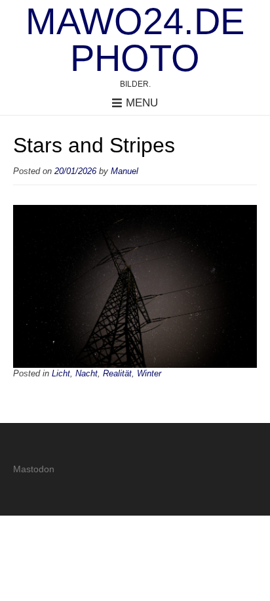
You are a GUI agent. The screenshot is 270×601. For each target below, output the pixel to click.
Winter (149, 373)
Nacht (86, 373)
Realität (117, 373)
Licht (61, 373)
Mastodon (33, 469)
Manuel (124, 171)
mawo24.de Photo (135, 40)
